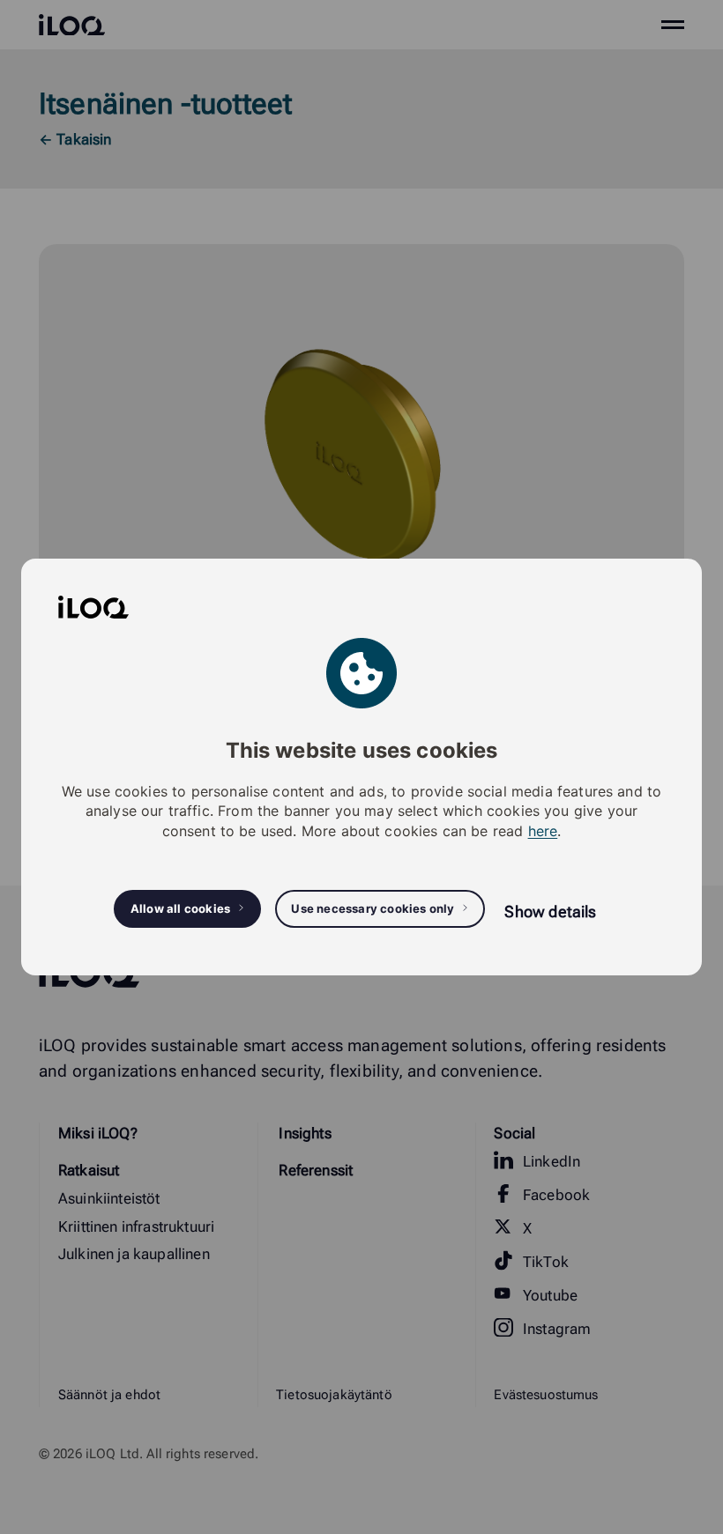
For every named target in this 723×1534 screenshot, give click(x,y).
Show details (550, 911)
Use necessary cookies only (372, 908)
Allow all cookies (180, 908)
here (543, 831)
